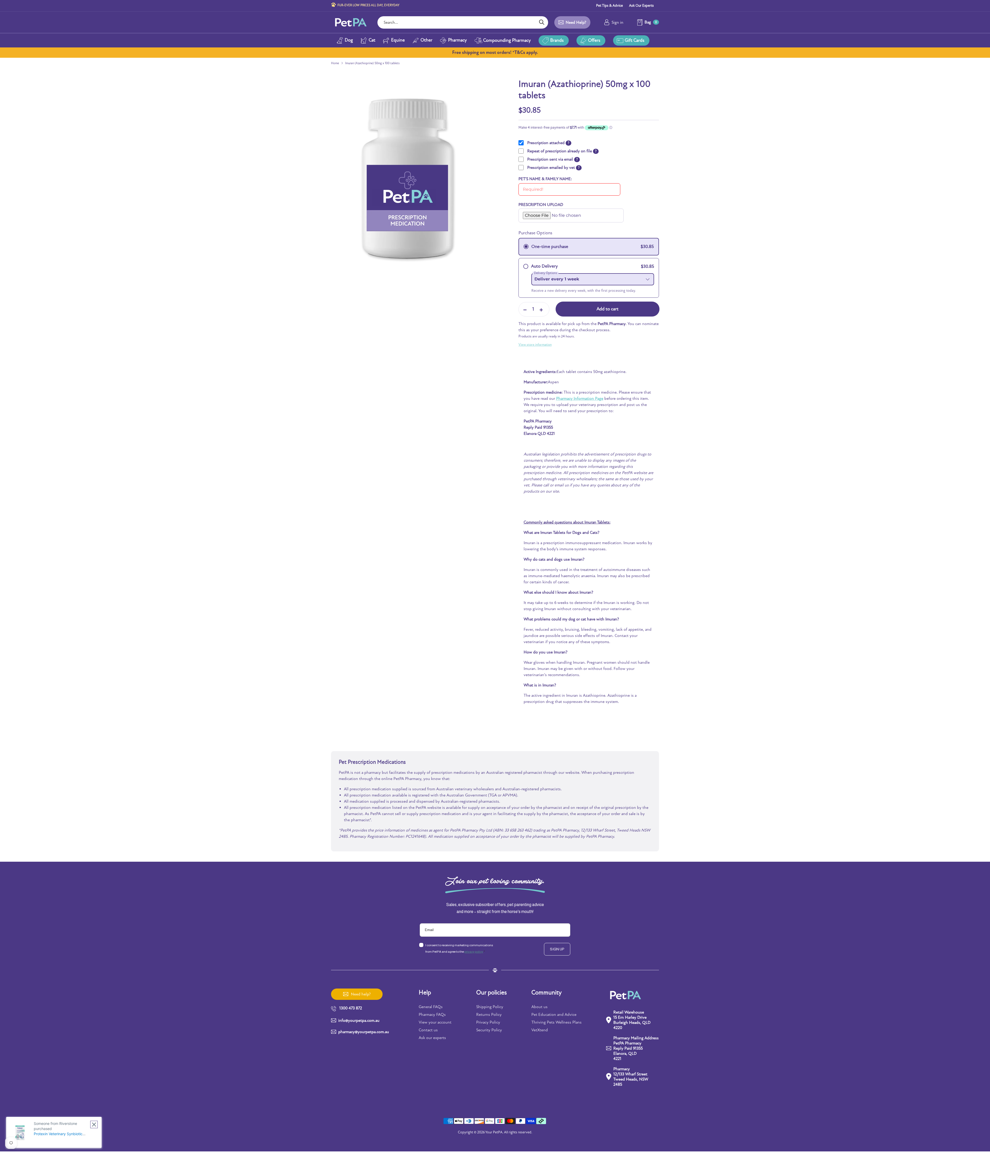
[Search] (541, 22)
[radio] (588, 246)
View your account (435, 1022)
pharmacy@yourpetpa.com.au (363, 1031)
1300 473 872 (350, 1008)
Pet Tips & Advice (609, 5)
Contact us (428, 1030)
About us (539, 1006)
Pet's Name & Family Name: (545, 178)
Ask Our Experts (641, 5)
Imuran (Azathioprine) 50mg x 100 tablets (372, 63)
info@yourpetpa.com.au (359, 1020)
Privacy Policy (488, 1022)
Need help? (576, 22)
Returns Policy (489, 1014)
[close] (93, 1124)
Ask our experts (432, 1037)
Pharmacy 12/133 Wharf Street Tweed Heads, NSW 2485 (630, 1076)
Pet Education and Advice (553, 1014)
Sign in (617, 22)
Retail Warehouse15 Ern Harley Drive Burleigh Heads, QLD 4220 (631, 1020)
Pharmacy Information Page (579, 398)
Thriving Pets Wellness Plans (556, 1022)
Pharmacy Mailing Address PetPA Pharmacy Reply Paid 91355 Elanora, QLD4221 (636, 1048)
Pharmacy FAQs (432, 1014)
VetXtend (539, 1030)
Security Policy (489, 1030)
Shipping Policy (489, 1006)
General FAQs (431, 1006)
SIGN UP (557, 949)
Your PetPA (493, 1132)
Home (335, 63)
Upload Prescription (536, 210)
